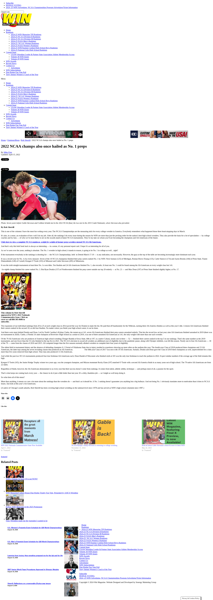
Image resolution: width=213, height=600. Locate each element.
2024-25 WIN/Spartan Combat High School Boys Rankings (34, 48)
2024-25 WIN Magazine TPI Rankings (26, 34)
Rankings (9, 32)
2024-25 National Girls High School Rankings (29, 50)
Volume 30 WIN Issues (20, 57)
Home (8, 30)
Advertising (15, 68)
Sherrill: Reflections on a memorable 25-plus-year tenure (29, 583)
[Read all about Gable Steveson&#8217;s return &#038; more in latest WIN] (176, 432)
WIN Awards (11, 61)
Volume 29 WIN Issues (20, 59)
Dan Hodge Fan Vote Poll (16, 72)
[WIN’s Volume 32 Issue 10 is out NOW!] (15, 477)
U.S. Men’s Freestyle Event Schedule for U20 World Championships (33, 542)
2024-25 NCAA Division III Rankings (26, 39)
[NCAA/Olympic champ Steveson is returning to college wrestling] (105, 432)
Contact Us (10, 66)
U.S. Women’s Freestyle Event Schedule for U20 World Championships (35, 528)
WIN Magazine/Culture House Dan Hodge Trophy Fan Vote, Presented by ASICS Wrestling (42, 493)
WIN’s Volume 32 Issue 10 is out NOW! (22, 479)
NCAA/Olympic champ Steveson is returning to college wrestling (94, 445)
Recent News (11, 63)
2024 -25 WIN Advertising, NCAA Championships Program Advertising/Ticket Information (42, 7)
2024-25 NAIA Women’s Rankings (24, 46)
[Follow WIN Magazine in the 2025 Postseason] (15, 505)
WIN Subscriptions (13, 70)
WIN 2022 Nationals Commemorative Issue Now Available (21, 445)
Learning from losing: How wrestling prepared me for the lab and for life (35, 556)
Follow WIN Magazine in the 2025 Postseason (24, 507)
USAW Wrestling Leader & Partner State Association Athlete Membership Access (42, 54)
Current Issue (11, 52)
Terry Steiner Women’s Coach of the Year (22, 74)
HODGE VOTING (13, 5)
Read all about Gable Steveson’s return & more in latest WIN (163, 445)
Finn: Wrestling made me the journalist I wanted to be (26, 521)
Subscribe (10, 3)
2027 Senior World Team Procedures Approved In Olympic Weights (33, 569)
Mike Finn (8, 152)
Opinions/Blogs (13, 140)
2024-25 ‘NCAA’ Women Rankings (25, 43)
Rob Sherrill (25, 140)
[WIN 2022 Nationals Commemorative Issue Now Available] (35, 432)
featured (4, 457)
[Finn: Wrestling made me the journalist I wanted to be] (15, 519)
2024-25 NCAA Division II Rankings (25, 37)
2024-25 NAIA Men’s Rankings (23, 41)
